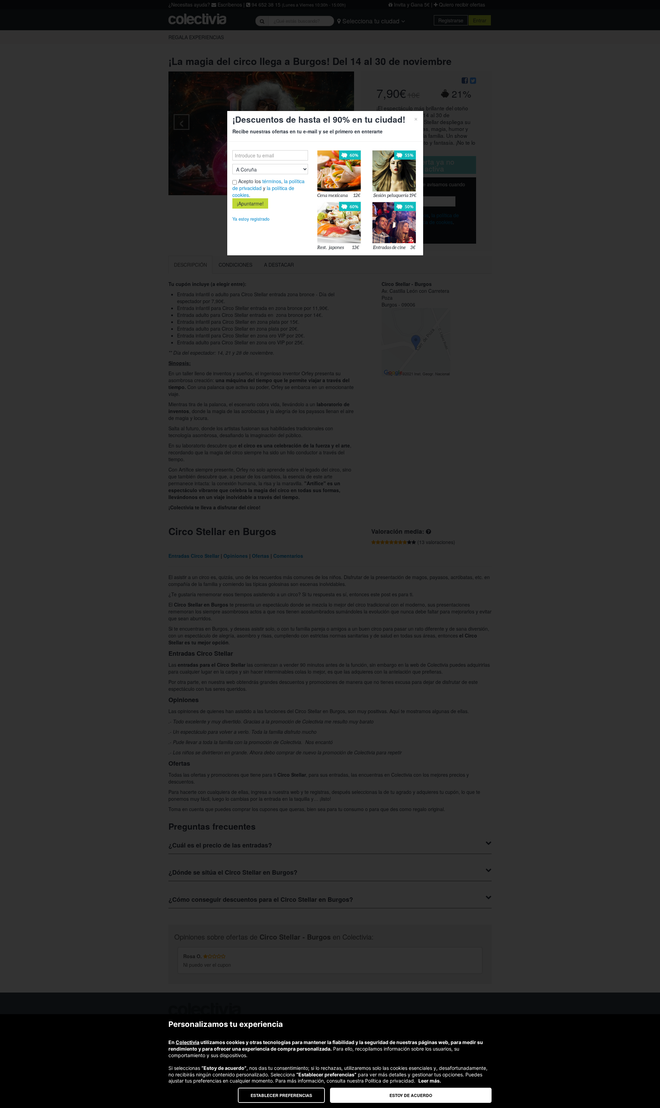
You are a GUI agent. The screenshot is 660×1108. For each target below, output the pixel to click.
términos (271, 181)
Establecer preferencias (281, 1095)
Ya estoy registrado (251, 219)
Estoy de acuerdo (410, 1095)
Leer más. (429, 1081)
